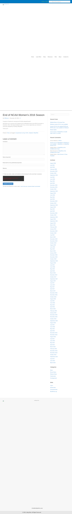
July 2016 (52, 300)
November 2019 (53, 241)
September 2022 (54, 217)
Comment (5, 141)
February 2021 (53, 227)
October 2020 (53, 233)
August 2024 (53, 193)
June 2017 (52, 284)
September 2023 (54, 205)
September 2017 (54, 278)
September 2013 (54, 356)
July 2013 (52, 358)
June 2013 (52, 360)
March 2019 (53, 251)
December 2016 (53, 292)
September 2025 (54, 175)
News (8, 132)
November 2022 (53, 213)
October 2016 (53, 296)
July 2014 (52, 338)
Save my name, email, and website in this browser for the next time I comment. (23, 174)
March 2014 (53, 346)
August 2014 (53, 336)
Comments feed (53, 389)
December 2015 (53, 314)
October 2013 (53, 354)
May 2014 (52, 342)
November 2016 (53, 294)
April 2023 (52, 211)
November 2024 (53, 187)
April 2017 (52, 288)
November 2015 (53, 316)
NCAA (26, 132)
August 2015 (53, 322)
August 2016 (53, 298)
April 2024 (52, 199)
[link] (32, 56)
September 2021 (54, 221)
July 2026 (52, 165)
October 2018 (53, 259)
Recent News (53, 372)
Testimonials (53, 376)
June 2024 (52, 195)
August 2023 (53, 207)
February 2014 (53, 348)
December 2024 (53, 185)
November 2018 (53, 257)
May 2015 (52, 328)
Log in (51, 385)
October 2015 (53, 318)
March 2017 (53, 290)
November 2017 (53, 274)
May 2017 (52, 286)
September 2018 (54, 260)
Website (5, 168)
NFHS (60, 140)
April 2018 (52, 270)
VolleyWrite (35, 132)
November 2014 (53, 334)
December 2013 (53, 350)
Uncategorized (53, 378)
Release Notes (53, 374)
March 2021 (53, 225)
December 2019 (53, 239)
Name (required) (6, 157)
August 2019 (53, 245)
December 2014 (53, 332)
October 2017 (53, 276)
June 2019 (52, 247)
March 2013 (53, 362)
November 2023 (53, 201)
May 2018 (52, 268)
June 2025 (52, 179)
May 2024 (52, 197)
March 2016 (53, 308)
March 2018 (53, 272)
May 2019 (52, 248)
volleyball (31, 132)
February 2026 (53, 169)
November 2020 (53, 231)
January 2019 (53, 253)
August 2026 (53, 163)
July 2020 (52, 235)
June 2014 (52, 340)
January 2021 (53, 229)
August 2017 (53, 280)
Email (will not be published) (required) (12, 162)
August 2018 (53, 262)
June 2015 (52, 326)
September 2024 (54, 191)
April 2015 (52, 330)
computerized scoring (20, 132)
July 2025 (52, 177)
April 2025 (52, 183)
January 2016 (53, 312)
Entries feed (53, 387)
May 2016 (52, 304)
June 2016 (52, 302)
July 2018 (52, 264)
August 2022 (53, 219)
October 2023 (53, 203)
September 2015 (54, 320)
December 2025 (53, 171)
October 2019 (53, 242)
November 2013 (53, 352)
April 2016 (52, 306)
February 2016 (53, 310)
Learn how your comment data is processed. (30, 186)
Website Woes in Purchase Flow (57, 122)
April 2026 (52, 167)
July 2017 (52, 282)
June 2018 (52, 266)
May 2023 (52, 209)
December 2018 (53, 254)
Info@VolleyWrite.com (37, 508)
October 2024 (53, 189)
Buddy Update (53, 129)
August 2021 (53, 223)
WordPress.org (53, 391)
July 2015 (52, 324)
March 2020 (53, 237)
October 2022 (53, 215)
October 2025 (53, 173)
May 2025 (52, 181)
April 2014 (52, 344)
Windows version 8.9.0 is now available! (59, 124)
